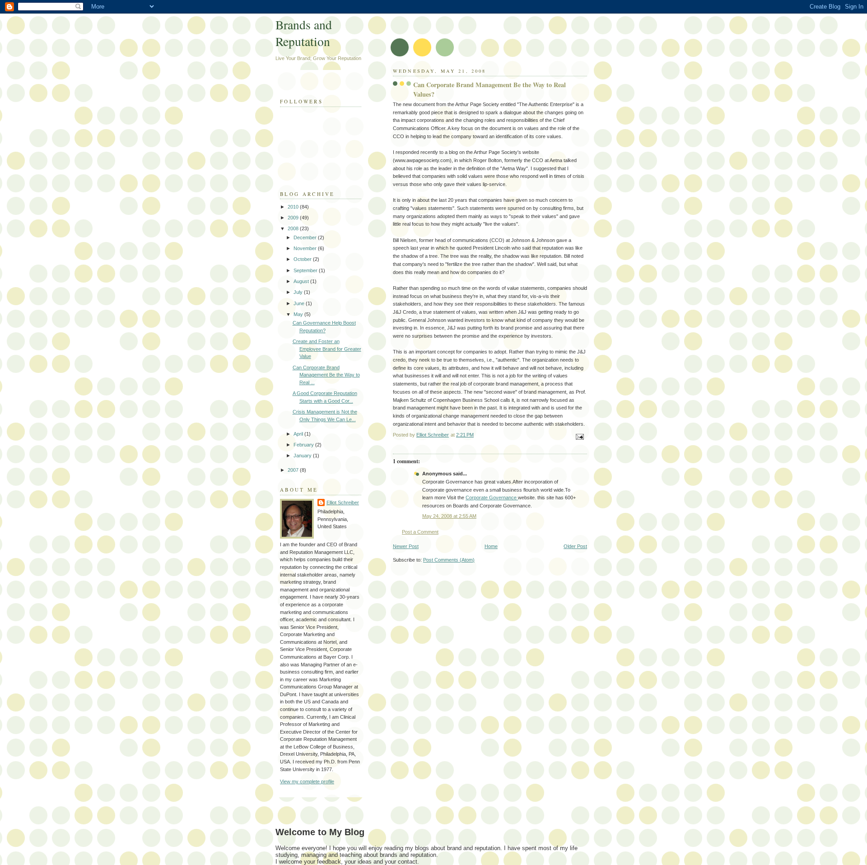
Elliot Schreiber (342, 502)
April (299, 434)
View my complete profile (307, 781)
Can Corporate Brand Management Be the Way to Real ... (326, 375)
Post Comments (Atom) (449, 560)
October (303, 259)
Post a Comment (420, 532)
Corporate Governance (492, 497)
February (304, 444)
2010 (294, 206)
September (306, 270)
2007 (294, 470)
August (302, 281)
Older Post (575, 546)
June (300, 303)
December (306, 237)
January (303, 455)
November (306, 248)
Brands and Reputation (303, 33)
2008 (294, 228)
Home (491, 546)
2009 (294, 217)
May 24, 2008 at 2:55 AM (449, 516)
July (299, 292)
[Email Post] (579, 436)
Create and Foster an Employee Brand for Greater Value (327, 349)
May (299, 314)
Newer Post (406, 546)
